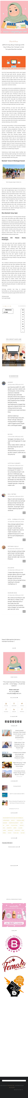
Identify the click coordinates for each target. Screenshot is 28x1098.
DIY (3, 825)
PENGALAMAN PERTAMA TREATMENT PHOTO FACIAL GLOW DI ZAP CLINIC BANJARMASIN (19, 734)
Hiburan (21, 825)
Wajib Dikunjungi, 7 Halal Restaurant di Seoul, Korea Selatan (19, 764)
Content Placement (13, 822)
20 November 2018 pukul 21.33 (15, 384)
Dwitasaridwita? (17, 786)
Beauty (13, 820)
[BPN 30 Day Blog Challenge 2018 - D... (10, 363)
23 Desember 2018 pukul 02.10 (15, 496)
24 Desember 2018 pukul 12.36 (15, 595)
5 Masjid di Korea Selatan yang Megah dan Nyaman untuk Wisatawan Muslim (19, 755)
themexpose (10, 1085)
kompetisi (9, 827)
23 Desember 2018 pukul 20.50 (16, 521)
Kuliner (20, 827)
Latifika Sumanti (14, 463)
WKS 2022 (23, 832)
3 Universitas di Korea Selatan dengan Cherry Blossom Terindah (19, 772)
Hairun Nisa (12, 593)
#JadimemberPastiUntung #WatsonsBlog (13, 817)
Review (9, 832)
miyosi (10, 434)
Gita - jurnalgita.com (16, 519)
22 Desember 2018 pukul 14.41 (15, 465)
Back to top (18, 1089)
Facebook (6, 711)
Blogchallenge (13, 41)
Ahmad (10, 382)
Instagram (14, 705)
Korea (15, 827)
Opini (23, 830)
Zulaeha (11, 567)
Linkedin (14, 711)
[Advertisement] (14, 1031)
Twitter (22, 705)
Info (4, 827)
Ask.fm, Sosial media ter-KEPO (17, 793)
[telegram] (5, 306)
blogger (5, 822)
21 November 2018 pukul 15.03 (15, 436)
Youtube (6, 705)
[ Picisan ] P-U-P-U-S (14, 808)
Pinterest (22, 711)
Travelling (16, 832)
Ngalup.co (17, 830)
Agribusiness (6, 820)
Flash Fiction (14, 825)
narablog (10, 830)
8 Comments (22, 306)
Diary (21, 822)
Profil (4, 832)
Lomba (4, 830)
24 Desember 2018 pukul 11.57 (15, 570)
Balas (24, 427)
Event (7, 825)
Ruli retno (12, 494)
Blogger (12, 1087)
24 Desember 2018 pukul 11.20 (15, 548)
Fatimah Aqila (13, 546)
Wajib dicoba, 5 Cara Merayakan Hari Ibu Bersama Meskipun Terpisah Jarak (19, 745)
